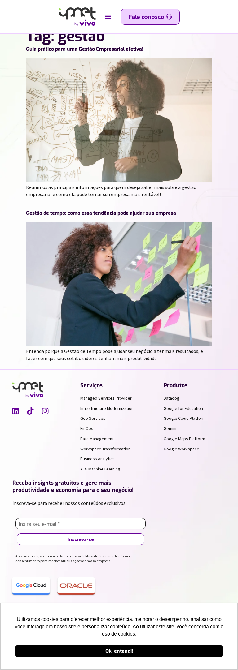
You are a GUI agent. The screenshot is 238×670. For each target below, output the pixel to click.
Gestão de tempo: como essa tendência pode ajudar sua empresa (101, 213)
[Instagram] (45, 411)
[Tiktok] (30, 411)
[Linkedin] (15, 411)
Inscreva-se (81, 539)
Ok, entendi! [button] (119, 651)
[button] (108, 17)
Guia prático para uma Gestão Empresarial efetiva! (84, 49)
